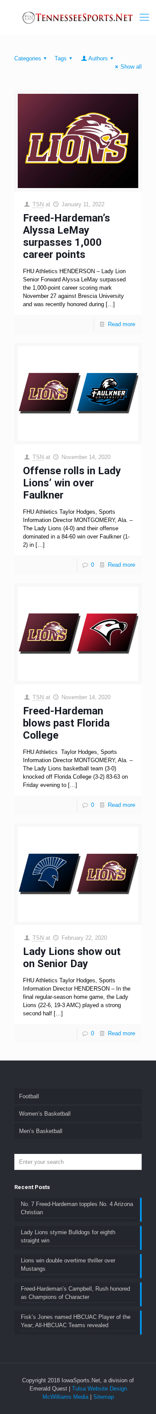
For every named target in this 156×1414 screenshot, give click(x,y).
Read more (121, 324)
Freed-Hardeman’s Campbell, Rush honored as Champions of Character (75, 1292)
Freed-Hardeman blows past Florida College (66, 723)
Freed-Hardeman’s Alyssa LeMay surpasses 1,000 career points (66, 236)
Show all (131, 66)
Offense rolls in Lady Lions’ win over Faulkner (72, 483)
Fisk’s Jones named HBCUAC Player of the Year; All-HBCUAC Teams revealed (75, 1321)
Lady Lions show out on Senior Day (71, 957)
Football (29, 1096)
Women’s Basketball (45, 1113)
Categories (27, 58)
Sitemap (103, 1397)
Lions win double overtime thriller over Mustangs (68, 1264)
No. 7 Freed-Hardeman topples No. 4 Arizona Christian (77, 1208)
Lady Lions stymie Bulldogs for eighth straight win (68, 1236)
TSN (38, 204)
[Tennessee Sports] (78, 17)
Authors (98, 58)
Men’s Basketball (40, 1131)
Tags (61, 58)
